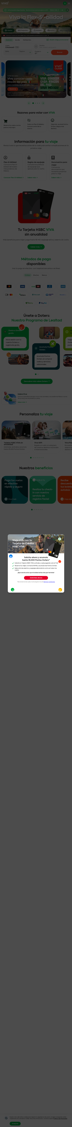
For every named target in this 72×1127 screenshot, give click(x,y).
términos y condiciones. (49, 581)
